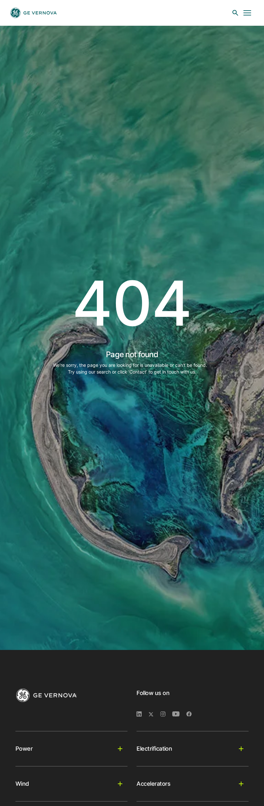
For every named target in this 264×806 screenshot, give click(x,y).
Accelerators (153, 783)
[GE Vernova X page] (154, 714)
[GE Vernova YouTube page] (179, 714)
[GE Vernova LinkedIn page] (142, 714)
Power (24, 748)
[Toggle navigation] (247, 12)
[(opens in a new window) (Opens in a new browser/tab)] (191, 714)
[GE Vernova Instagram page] (166, 714)
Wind (22, 783)
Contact (137, 372)
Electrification (154, 748)
